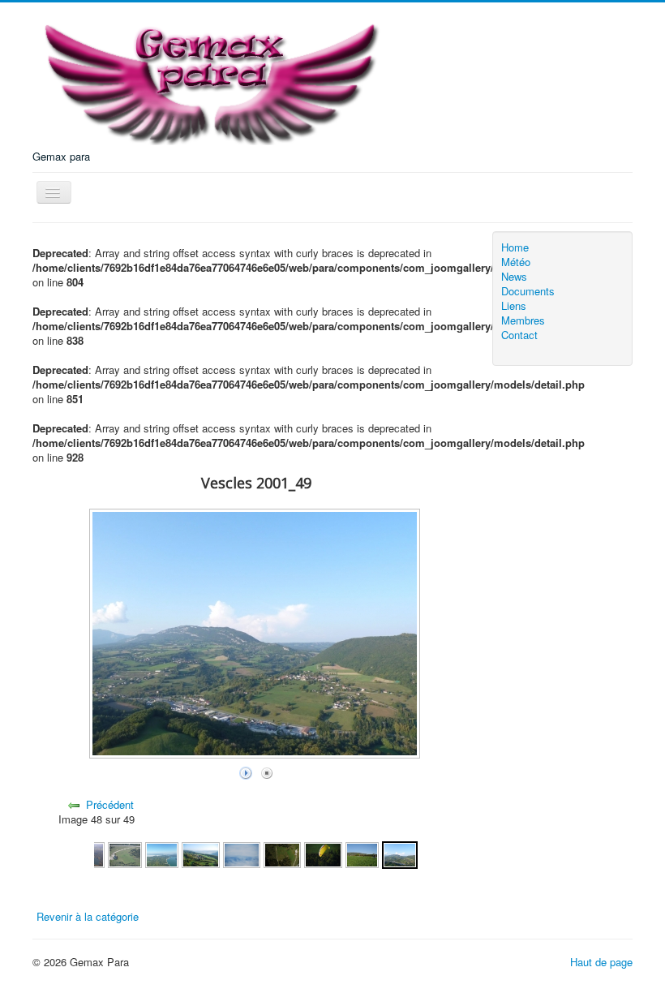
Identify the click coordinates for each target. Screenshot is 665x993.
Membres (523, 320)
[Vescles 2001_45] (241, 853)
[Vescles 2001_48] (362, 853)
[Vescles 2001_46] (282, 853)
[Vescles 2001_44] (200, 853)
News (514, 276)
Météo (515, 262)
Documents (528, 291)
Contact (519, 335)
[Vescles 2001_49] (400, 853)
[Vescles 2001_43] (162, 853)
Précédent (110, 804)
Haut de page (601, 961)
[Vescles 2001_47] (322, 853)
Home (515, 247)
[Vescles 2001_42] (125, 853)
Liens (513, 306)
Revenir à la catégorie (87, 916)
